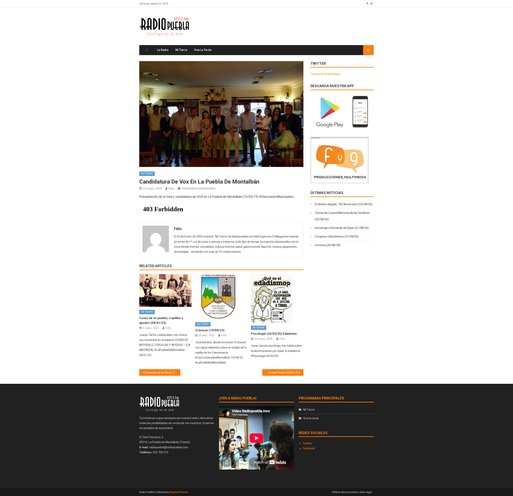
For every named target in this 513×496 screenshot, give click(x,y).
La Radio (163, 50)
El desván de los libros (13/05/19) (162, 372)
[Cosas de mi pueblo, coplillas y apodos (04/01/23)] (165, 290)
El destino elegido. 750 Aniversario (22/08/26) (344, 204)
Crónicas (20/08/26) (327, 245)
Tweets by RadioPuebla (325, 74)
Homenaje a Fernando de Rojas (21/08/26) (342, 227)
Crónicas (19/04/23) (209, 330)
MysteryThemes (179, 492)
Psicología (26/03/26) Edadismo (274, 333)
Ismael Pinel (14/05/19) (283, 372)
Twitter (307, 443)
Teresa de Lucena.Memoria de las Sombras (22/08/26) (342, 216)
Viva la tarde (202, 50)
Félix (171, 188)
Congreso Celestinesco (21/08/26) (336, 236)
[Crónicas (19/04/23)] (221, 296)
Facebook (309, 448)
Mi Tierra (181, 50)
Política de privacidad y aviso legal (352, 492)
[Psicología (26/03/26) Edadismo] (277, 298)
